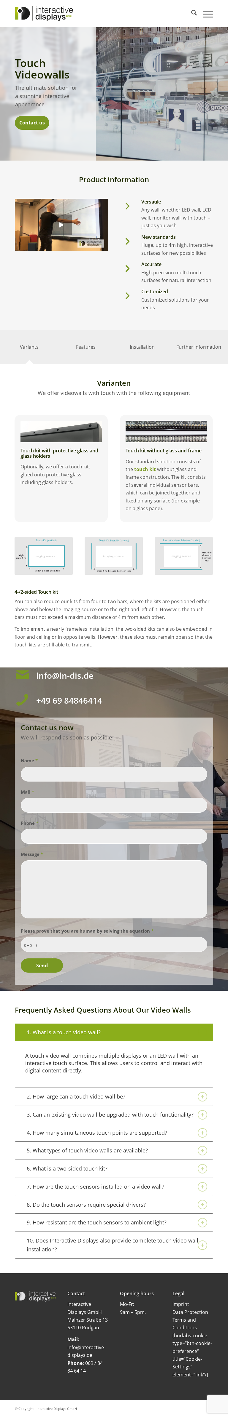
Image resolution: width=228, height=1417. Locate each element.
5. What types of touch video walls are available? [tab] (87, 1150)
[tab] (29, 349)
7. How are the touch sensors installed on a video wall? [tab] (95, 1186)
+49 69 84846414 (69, 700)
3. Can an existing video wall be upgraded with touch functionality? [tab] (110, 1114)
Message (32, 854)
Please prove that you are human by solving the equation (87, 931)
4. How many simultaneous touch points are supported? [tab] (97, 1132)
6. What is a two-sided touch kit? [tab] (67, 1168)
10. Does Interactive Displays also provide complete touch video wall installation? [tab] (112, 1245)
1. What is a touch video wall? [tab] (64, 1032)
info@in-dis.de (65, 675)
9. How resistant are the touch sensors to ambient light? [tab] (97, 1222)
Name (29, 760)
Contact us (32, 122)
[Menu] (205, 13)
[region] (114, 1064)
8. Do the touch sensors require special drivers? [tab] (86, 1204)
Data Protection (190, 1312)
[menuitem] (191, 13)
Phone (29, 823)
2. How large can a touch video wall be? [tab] (76, 1096)
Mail (27, 792)
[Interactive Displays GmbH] (44, 13)
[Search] (191, 13)
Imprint (180, 1304)
